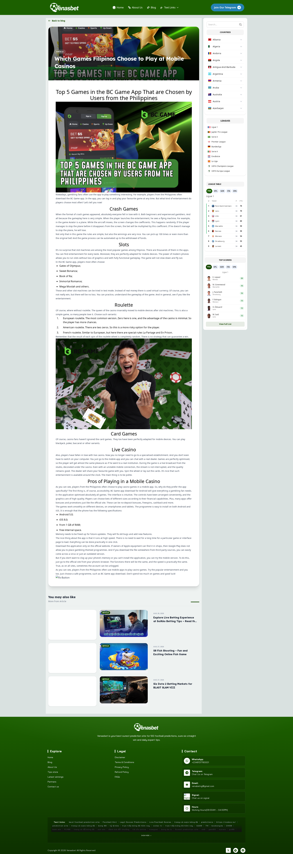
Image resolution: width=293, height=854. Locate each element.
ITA (228, 191)
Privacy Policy (122, 767)
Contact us (53, 786)
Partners (52, 781)
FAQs (117, 776)
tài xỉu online (139, 829)
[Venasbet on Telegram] (235, 850)
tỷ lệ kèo (114, 826)
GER (222, 191)
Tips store (53, 772)
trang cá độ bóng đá (84, 829)
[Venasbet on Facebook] (243, 850)
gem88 (212, 829)
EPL (215, 191)
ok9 (204, 829)
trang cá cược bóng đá (83, 826)
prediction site (60, 826)
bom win (56, 829)
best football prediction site (84, 822)
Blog (50, 762)
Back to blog (58, 20)
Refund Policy (122, 772)
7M (206, 826)
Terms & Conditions (124, 762)
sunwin (222, 829)
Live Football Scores (160, 822)
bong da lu (166, 829)
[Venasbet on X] (228, 850)
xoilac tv (157, 826)
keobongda (217, 826)
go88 (232, 829)
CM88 (229, 826)
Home (50, 757)
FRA (209, 191)
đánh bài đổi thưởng (119, 829)
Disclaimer (120, 757)
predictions (207, 822)
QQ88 (199, 826)
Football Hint (110, 822)
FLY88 (67, 829)
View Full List (225, 324)
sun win (101, 829)
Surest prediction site (186, 829)
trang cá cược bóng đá (186, 822)
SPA (235, 191)
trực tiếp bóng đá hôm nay (136, 826)
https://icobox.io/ (226, 822)
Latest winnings (55, 776)
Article (60, 51)
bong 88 (102, 826)
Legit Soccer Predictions (133, 822)
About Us (52, 767)
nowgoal (153, 829)
